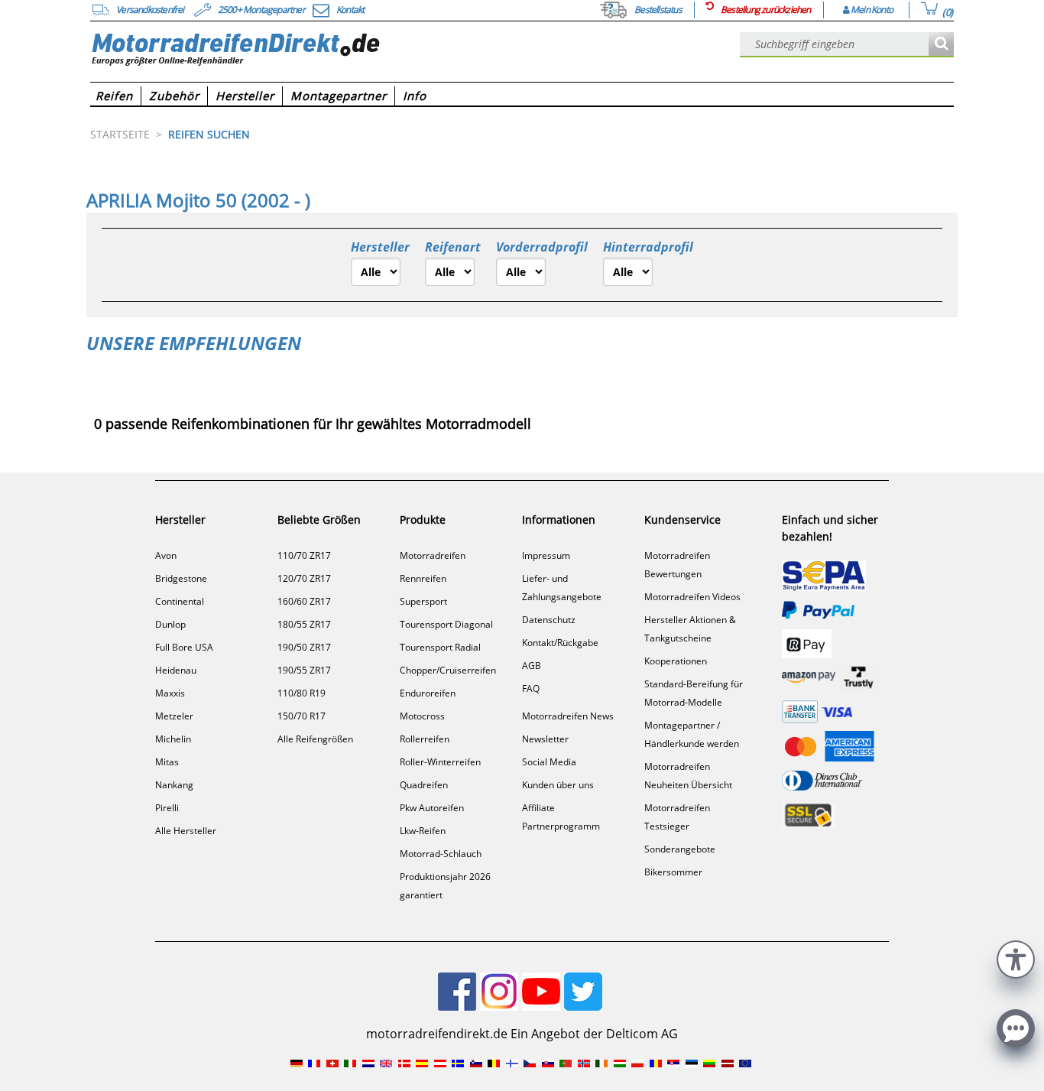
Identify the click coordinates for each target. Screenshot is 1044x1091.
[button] (1016, 957)
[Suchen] (941, 44)
